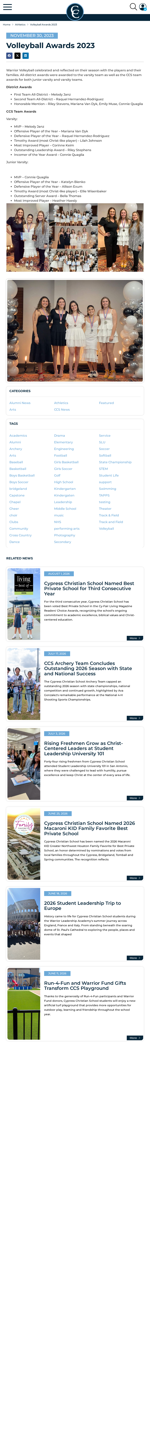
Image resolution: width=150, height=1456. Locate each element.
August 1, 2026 (59, 573)
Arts (12, 409)
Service (105, 435)
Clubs (13, 522)
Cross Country (20, 535)
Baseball (16, 462)
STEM (103, 469)
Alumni (15, 442)
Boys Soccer (19, 482)
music (59, 515)
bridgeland (18, 489)
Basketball (17, 469)
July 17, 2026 (57, 653)
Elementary (63, 442)
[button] (143, 7)
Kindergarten (65, 489)
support (105, 482)
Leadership (63, 502)
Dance (14, 542)
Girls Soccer (63, 469)
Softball (105, 455)
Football (60, 455)
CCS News (62, 409)
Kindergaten (64, 495)
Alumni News (19, 403)
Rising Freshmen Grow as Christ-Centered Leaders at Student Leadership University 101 (83, 748)
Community (18, 528)
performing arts (66, 528)
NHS (57, 522)
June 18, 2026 (57, 893)
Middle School (65, 509)
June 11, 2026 (57, 973)
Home (6, 24)
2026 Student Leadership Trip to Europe (82, 905)
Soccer (104, 449)
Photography (64, 535)
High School (63, 482)
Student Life (109, 475)
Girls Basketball (66, 462)
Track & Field (109, 515)
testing (104, 502)
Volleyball (106, 528)
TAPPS (104, 495)
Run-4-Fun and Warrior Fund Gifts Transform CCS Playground (85, 985)
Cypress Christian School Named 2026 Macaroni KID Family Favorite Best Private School (89, 828)
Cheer (14, 509)
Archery (15, 449)
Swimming (107, 489)
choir (13, 515)
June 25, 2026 (58, 813)
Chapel (15, 502)
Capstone (17, 495)
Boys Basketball (22, 475)
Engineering (64, 449)
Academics (18, 435)
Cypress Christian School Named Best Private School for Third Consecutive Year (89, 589)
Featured (106, 403)
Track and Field (111, 522)
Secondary (62, 542)
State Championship (115, 462)
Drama (59, 435)
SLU (102, 442)
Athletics (20, 24)
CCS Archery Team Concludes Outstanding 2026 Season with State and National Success (88, 668)
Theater (105, 509)
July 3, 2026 (56, 733)
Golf (57, 475)
